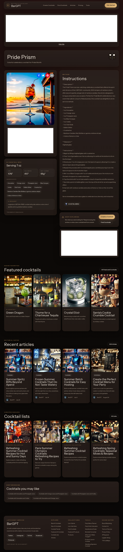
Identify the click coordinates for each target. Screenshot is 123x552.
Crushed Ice (37, 187)
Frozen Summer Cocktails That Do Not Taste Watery (46, 382)
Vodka (9, 187)
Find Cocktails (62, 5)
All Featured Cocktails (109, 270)
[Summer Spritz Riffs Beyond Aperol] (18, 360)
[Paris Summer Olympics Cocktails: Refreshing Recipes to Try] (47, 432)
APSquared (105, 535)
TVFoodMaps (106, 540)
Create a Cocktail (107, 217)
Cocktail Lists (55, 535)
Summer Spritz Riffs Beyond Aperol (15, 382)
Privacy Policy (106, 532)
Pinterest (11, 540)
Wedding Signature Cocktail (91, 545)
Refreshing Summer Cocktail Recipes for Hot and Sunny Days (17, 452)
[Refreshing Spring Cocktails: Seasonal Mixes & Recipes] (105, 432)
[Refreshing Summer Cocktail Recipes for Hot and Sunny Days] (18, 432)
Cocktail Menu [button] (73, 204)
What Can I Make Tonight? (90, 535)
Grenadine (11, 183)
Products (70, 535)
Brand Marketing (107, 523)
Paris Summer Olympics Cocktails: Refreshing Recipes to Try (47, 454)
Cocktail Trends (55, 529)
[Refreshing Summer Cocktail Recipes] (76, 432)
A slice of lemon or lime (14, 195)
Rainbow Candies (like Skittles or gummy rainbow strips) (24, 191)
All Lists (114, 416)
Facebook (39, 535)
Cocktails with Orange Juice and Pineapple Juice (53, 494)
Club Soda (17, 187)
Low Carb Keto (72, 526)
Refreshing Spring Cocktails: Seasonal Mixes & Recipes (105, 451)
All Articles (113, 344)
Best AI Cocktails (56, 523)
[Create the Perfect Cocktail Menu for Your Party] (105, 360)
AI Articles (97, 375)
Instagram (20, 535)
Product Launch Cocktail (89, 540)
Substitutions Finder (91, 529)
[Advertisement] (61, 28)
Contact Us (105, 526)
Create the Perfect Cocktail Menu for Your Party (104, 382)
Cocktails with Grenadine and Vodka (18, 498)
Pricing (80, 5)
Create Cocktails (49, 5)
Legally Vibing (106, 538)
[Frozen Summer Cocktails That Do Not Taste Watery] (47, 360)
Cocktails (10, 375)
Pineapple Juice (32, 183)
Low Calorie (71, 523)
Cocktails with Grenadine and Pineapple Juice (21, 494)
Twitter (10, 535)
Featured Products (73, 532)
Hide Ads (61, 44)
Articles (72, 5)
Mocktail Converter (90, 532)
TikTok (29, 535)
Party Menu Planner (91, 523)
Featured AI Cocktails (57, 532)
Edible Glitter (27, 187)
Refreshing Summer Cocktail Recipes (75, 451)
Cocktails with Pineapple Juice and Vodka (84, 494)
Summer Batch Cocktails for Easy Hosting (75, 382)
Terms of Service (107, 529)
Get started (111, 5)
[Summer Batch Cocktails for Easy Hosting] (76, 360)
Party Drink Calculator (91, 526)
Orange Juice (21, 183)
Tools (88, 5)
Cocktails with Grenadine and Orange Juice (46, 498)
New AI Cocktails (56, 526)
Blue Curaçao (44, 183)
